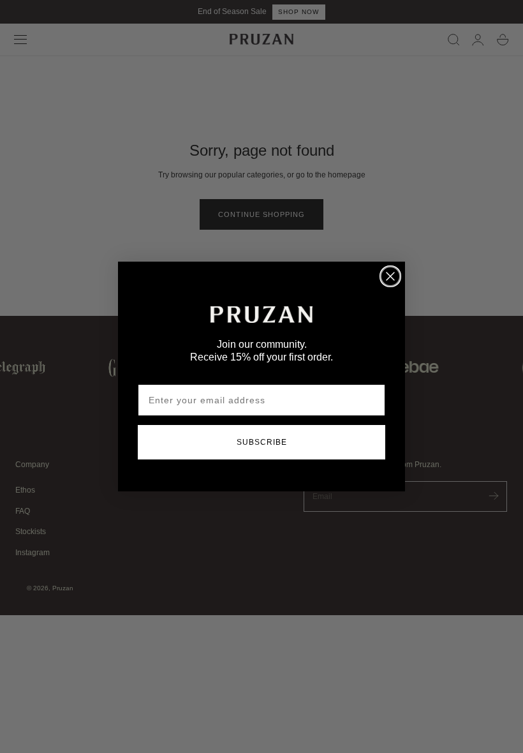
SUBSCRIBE (262, 442)
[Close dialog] (390, 276)
